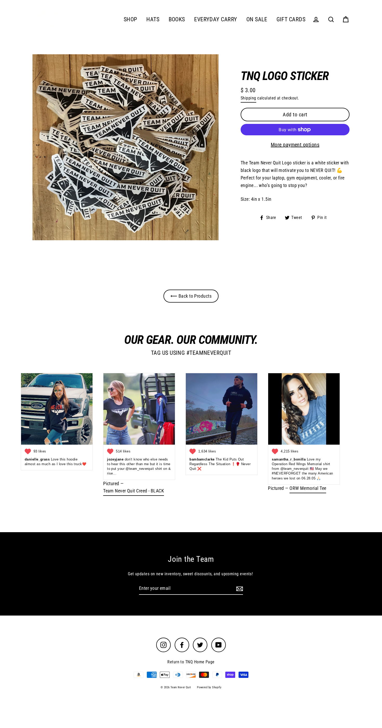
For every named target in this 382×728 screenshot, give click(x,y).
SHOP (130, 19)
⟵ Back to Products (191, 296)
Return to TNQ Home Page (190, 661)
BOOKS (177, 19)
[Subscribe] (239, 589)
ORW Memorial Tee (307, 488)
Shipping (248, 98)
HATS (152, 19)
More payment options (295, 145)
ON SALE (256, 19)
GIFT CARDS (291, 19)
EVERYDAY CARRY (215, 19)
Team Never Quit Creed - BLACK (133, 490)
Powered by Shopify (209, 687)
